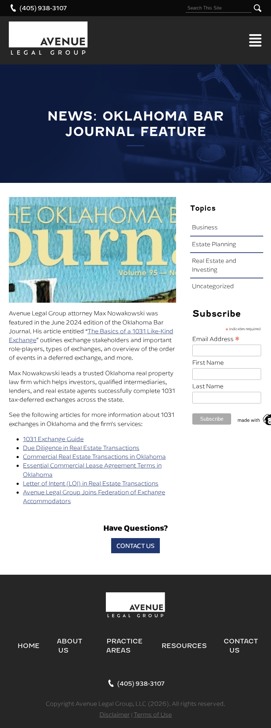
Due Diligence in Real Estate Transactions (81, 448)
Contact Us (135, 546)
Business (205, 227)
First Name (208, 362)
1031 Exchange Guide (53, 439)
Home (29, 646)
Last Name (207, 386)
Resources (184, 646)
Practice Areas (124, 645)
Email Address (216, 338)
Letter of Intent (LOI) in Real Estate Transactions (90, 483)
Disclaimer (115, 714)
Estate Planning (214, 244)
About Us (69, 645)
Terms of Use (153, 714)
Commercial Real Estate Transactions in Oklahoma (94, 457)
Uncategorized (213, 286)
